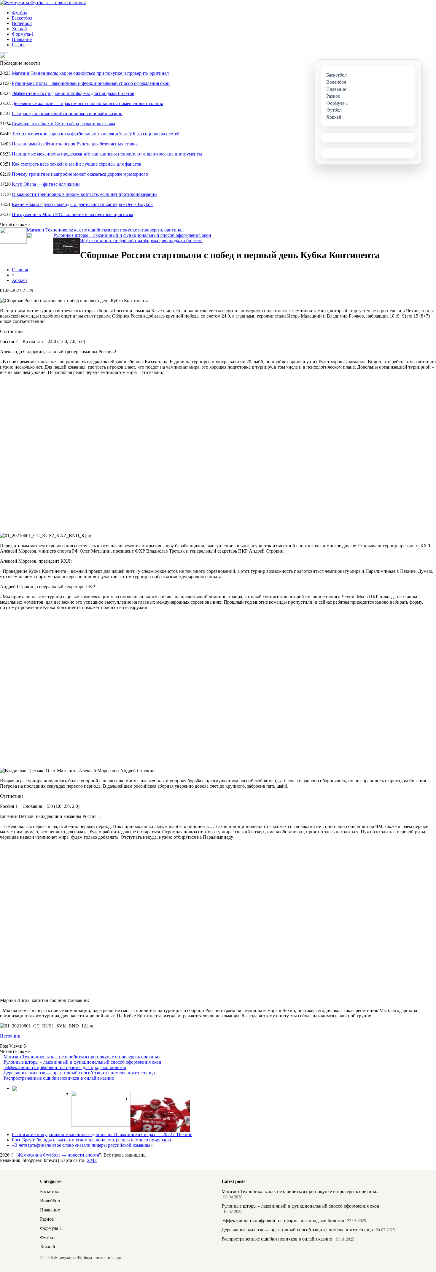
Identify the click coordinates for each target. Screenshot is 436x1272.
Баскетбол (22, 17)
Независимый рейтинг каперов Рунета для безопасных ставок (75, 143)
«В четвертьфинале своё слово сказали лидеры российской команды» (82, 1145)
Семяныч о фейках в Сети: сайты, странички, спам (63, 123)
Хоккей (19, 28)
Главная (20, 269)
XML (92, 1160)
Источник (10, 1035)
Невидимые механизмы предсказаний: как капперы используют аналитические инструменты (107, 153)
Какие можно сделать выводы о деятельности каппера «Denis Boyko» (82, 204)
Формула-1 (23, 34)
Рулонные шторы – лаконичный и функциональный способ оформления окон (91, 83)
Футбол (19, 12)
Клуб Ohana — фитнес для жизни (46, 184)
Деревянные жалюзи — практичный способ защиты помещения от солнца (87, 103)
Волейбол (22, 23)
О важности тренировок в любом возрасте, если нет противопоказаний (84, 194)
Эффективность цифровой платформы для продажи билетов (73, 93)
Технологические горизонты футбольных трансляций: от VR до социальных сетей (96, 133)
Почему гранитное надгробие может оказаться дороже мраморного (80, 174)
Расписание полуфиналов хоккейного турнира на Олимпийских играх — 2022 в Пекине (102, 1134)
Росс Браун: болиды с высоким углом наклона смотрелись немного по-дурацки (92, 1139)
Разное (19, 44)
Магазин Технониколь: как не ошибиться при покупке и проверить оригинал (90, 73)
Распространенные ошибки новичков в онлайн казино (67, 113)
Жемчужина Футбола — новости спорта (58, 1154)
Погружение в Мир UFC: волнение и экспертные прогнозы (72, 214)
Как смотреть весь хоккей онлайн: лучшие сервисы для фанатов (76, 163)
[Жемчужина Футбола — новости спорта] (43, 2)
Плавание (22, 39)
